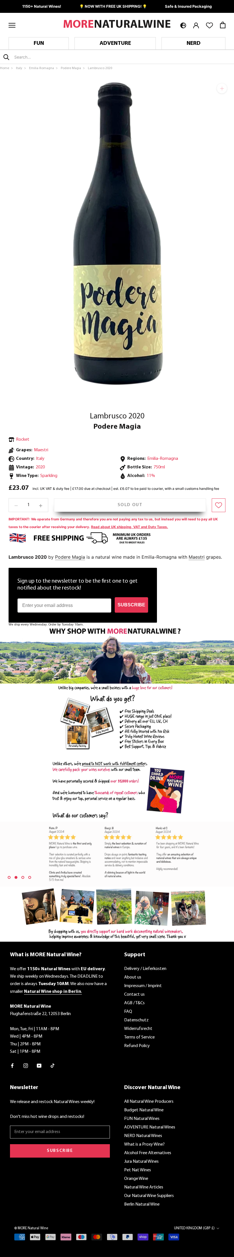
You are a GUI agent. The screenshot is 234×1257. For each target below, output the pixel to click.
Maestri (41, 450)
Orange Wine (136, 1178)
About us (132, 977)
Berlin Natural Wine (142, 1204)
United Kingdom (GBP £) (194, 1228)
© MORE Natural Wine (31, 1228)
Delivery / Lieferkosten (145, 969)
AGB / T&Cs (134, 1003)
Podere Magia (117, 427)
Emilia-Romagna (162, 458)
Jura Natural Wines (141, 1161)
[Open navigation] (12, 24)
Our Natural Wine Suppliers (149, 1196)
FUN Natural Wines (142, 1118)
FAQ (128, 1011)
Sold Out (130, 505)
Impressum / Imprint (143, 986)
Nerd (194, 43)
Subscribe (60, 1150)
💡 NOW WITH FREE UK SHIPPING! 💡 (113, 6)
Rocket (22, 439)
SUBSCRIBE (131, 604)
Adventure (115, 43)
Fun (39, 43)
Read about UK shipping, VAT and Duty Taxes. (129, 527)
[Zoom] (222, 88)
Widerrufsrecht (138, 1029)
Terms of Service (139, 1037)
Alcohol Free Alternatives (147, 1153)
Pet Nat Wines (137, 1170)
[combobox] (48, 57)
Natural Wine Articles (143, 1187)
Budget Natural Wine (144, 1110)
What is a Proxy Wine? (144, 1144)
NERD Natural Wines (143, 1136)
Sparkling (48, 476)
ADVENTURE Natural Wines (149, 1127)
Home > (7, 68)
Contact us (134, 994)
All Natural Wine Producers (149, 1101)
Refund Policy (137, 1046)
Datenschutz (136, 1020)
